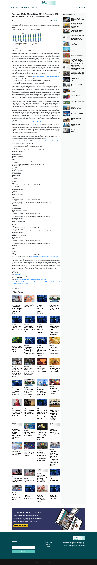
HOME (12, 7)
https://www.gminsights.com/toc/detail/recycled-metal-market (44, 256)
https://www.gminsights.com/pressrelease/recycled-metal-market (31, 279)
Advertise (48, 544)
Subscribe (23, 551)
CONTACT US (33, 7)
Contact (48, 546)
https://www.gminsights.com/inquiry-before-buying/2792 (45, 141)
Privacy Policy (48, 542)
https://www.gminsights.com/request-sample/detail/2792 (45, 76)
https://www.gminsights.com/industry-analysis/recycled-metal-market (28, 122)
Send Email (17, 274)
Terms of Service (48, 540)
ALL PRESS (26, 7)
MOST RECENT (19, 7)
